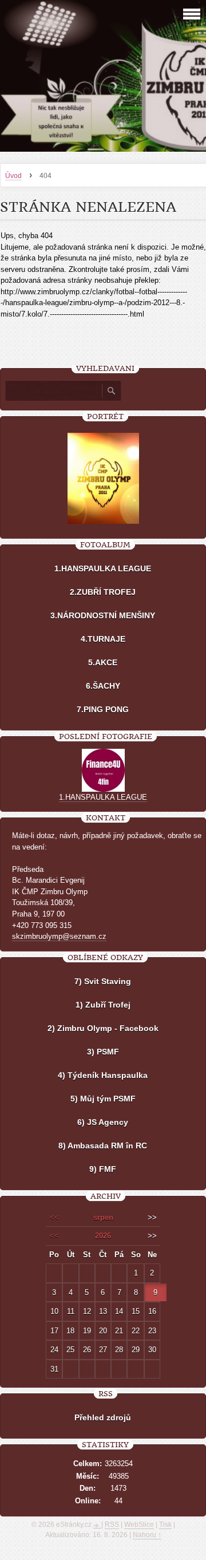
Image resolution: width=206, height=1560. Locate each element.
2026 (103, 1235)
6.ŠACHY (103, 685)
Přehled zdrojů (102, 1417)
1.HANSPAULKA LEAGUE (102, 568)
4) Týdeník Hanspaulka (103, 1075)
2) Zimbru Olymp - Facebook (103, 1028)
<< (54, 1217)
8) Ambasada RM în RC (102, 1145)
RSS (112, 1524)
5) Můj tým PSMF (103, 1098)
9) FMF (102, 1169)
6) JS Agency (102, 1122)
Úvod (13, 176)
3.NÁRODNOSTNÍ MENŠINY (102, 615)
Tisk (165, 1524)
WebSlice (139, 1524)
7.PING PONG (103, 709)
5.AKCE (102, 662)
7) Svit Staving (102, 981)
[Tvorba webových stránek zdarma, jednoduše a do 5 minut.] (97, 1526)
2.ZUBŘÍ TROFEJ (103, 592)
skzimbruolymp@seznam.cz (59, 936)
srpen (103, 1217)
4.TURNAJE (103, 638)
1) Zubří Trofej (103, 1004)
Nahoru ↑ (147, 1535)
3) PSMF (103, 1051)
